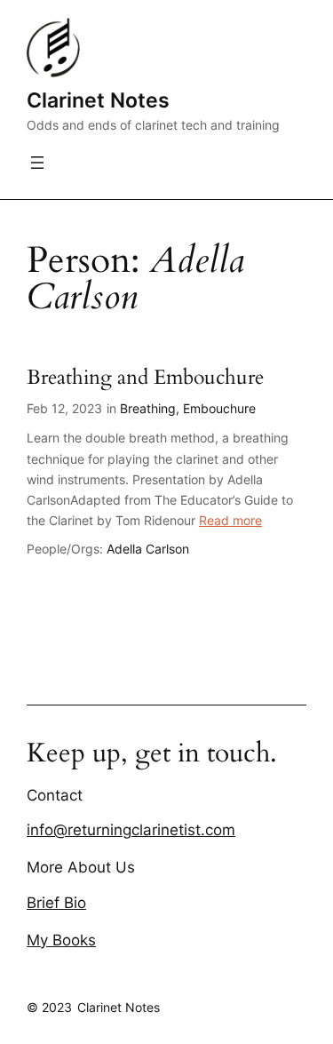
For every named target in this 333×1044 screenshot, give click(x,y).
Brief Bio (56, 903)
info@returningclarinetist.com (131, 830)
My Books (61, 940)
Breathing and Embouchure (145, 378)
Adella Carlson (148, 548)
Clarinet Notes (98, 100)
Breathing (148, 408)
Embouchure (219, 408)
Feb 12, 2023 (64, 408)
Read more (230, 520)
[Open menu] (37, 162)
